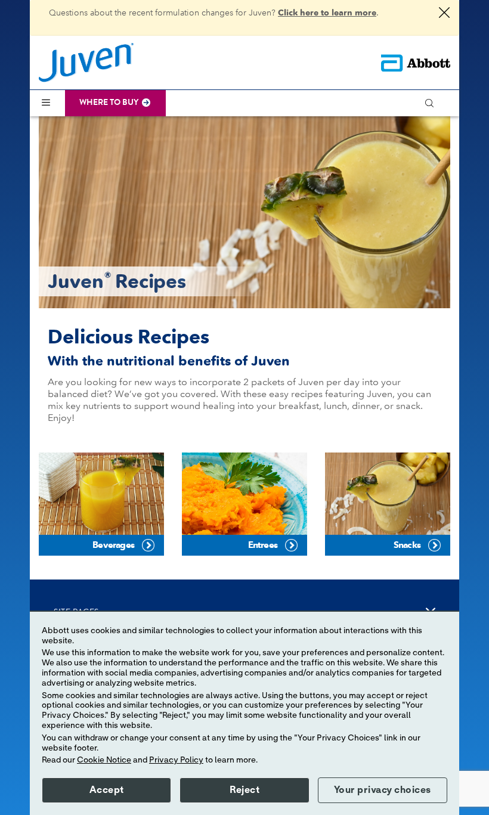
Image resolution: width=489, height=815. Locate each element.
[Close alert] (444, 13)
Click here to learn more (327, 13)
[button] (434, 103)
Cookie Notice (104, 760)
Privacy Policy (176, 760)
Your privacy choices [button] (382, 790)
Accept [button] (106, 790)
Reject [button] (244, 790)
